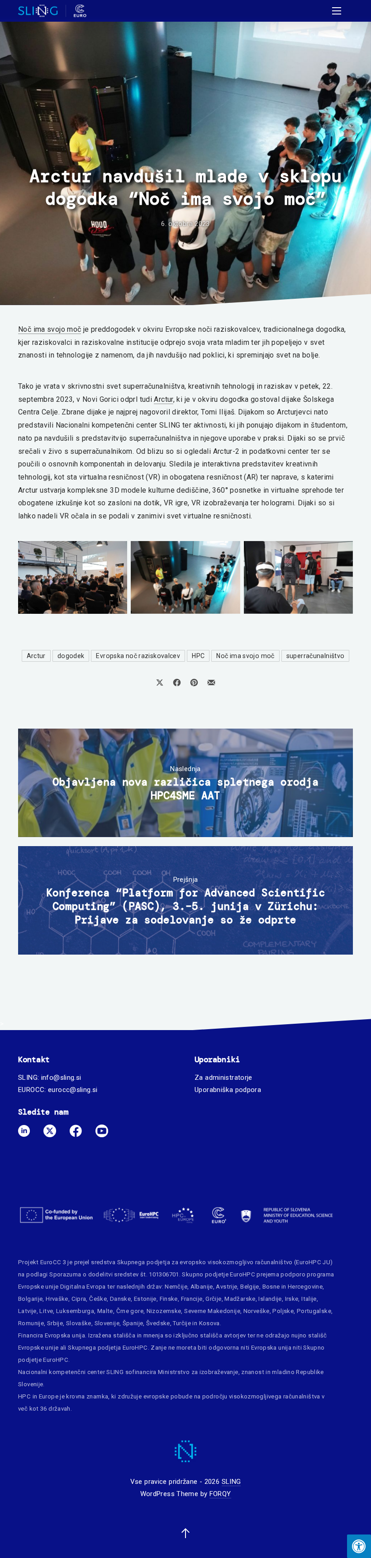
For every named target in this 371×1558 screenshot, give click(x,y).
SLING (231, 1482)
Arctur (163, 399)
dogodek (71, 655)
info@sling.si (61, 1077)
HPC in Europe (38, 1396)
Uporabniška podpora (228, 1090)
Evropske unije (38, 1286)
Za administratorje (223, 1077)
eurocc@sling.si (73, 1090)
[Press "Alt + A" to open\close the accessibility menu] (359, 1546)
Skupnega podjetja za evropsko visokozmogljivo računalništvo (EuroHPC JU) (225, 1262)
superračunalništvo (315, 655)
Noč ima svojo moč (49, 329)
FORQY (220, 1494)
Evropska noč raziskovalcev (138, 655)
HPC (198, 655)
